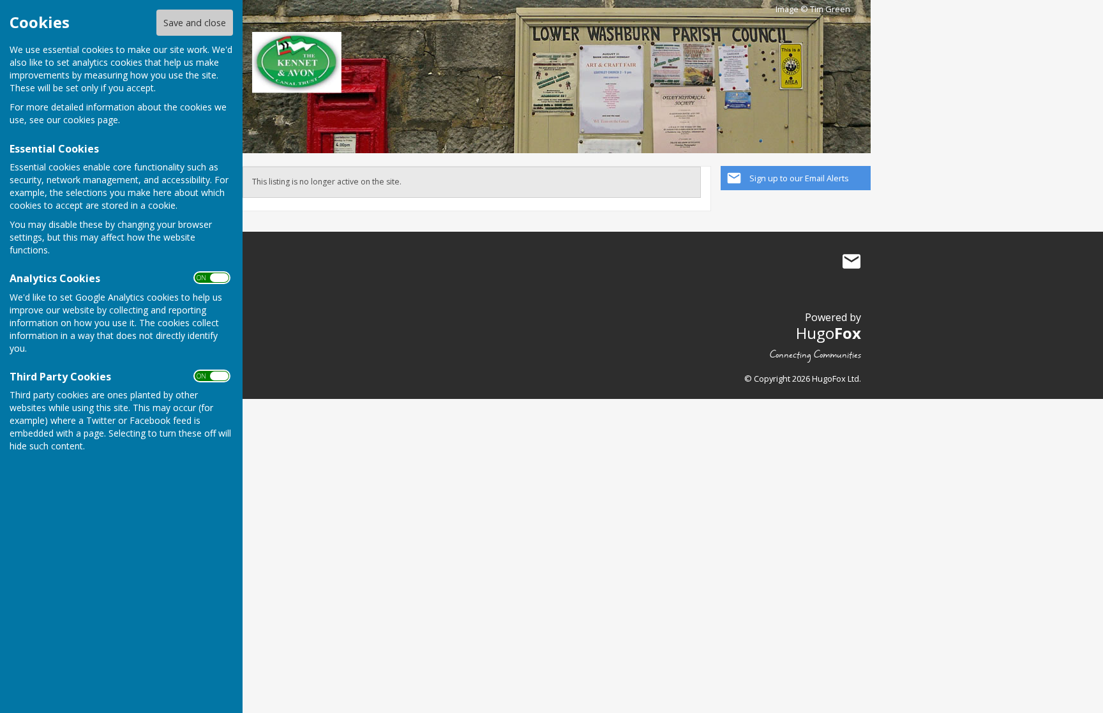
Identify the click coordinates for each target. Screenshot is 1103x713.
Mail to (851, 261)
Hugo (828, 332)
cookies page (90, 120)
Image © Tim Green (813, 9)
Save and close (194, 23)
